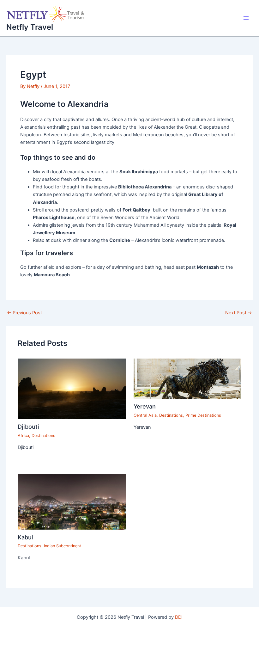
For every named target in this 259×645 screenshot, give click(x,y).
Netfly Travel (29, 27)
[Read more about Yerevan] (187, 378)
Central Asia (145, 415)
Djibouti (28, 426)
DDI (179, 617)
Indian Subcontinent (62, 546)
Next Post (238, 312)
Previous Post (24, 312)
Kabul (25, 537)
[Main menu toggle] (246, 18)
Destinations (43, 435)
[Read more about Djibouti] (71, 388)
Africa (23, 435)
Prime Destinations (203, 415)
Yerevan (145, 406)
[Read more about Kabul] (71, 501)
